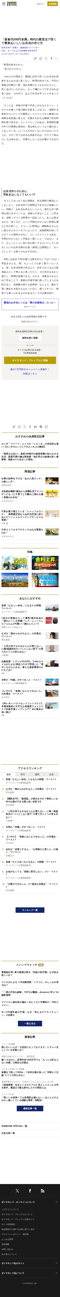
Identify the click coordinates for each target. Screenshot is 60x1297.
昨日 (23, 774)
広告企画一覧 (8, 1133)
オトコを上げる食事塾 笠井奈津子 (22, 50)
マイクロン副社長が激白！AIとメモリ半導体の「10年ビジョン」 (30, 1003)
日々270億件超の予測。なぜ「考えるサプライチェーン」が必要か (30, 1013)
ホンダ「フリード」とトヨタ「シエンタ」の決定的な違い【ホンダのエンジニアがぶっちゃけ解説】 (30, 445)
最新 (8, 774)
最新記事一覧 (30, 1108)
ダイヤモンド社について (12, 1272)
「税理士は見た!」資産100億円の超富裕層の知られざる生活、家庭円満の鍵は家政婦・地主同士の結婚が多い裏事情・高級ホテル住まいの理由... (30, 456)
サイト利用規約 (8, 1224)
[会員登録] (52, 3)
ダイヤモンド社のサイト (12, 1263)
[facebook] (30, 1191)
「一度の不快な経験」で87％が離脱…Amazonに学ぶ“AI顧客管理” (30, 993)
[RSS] (42, 1191)
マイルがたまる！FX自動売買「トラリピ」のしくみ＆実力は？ (30, 983)
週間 (37, 774)
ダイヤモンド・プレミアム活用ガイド (17, 1219)
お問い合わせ (7, 1249)
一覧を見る (30, 1023)
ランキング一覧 (30, 910)
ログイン (40, 4)
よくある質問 (7, 1239)
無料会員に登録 (30, 337)
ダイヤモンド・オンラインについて (18, 1201)
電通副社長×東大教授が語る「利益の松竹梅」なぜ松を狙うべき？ (30, 973)
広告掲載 (5, 1244)
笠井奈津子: (20, 47)
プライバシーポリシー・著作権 (15, 1234)
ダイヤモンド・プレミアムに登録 (30, 360)
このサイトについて (10, 1209)
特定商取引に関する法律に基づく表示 (17, 1229)
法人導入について (9, 1254)
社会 (3, 50)
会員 (51, 774)
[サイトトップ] (11, 4)
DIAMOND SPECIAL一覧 (14, 1126)
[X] (17, 1191)
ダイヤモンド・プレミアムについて (16, 1214)
